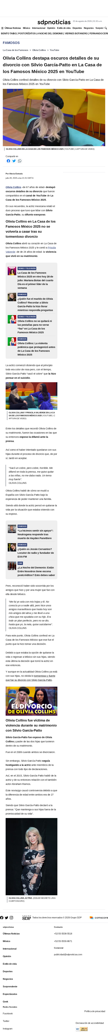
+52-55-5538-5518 (63, 933)
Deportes (77, 28)
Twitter (6, 1021)
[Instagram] (11, 917)
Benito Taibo (8, 33)
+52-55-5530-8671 (63, 941)
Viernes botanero (76, 33)
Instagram (7, 1028)
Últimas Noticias (13, 28)
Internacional (38, 28)
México (26, 28)
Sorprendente (10, 986)
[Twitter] (14, 160)
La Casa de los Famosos (15, 50)
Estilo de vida (63, 28)
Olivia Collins (39, 50)
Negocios (89, 28)
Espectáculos (10, 994)
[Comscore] (99, 917)
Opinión (51, 28)
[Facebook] (8, 160)
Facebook (8, 1013)
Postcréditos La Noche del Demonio (40, 33)
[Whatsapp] (19, 160)
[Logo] (54, 22)
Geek (5, 1001)
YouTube (54, 50)
